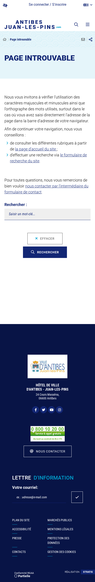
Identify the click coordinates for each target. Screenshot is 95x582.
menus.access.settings (5, 5)
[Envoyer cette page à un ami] (83, 39)
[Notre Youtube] (51, 409)
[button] (76, 24)
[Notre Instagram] (59, 409)
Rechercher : (15, 204)
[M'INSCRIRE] (77, 497)
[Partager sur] (90, 39)
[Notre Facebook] (35, 409)
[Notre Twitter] (43, 409)
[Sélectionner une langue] (87, 5)
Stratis (88, 572)
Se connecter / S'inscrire (47, 4)
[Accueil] (4, 39)
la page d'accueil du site (36, 149)
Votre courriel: (25, 487)
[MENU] (87, 24)
